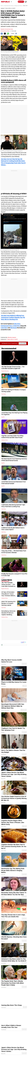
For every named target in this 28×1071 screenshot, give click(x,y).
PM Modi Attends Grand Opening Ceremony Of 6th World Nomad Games (14, 459)
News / (2, 5)
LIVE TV (21, 1)
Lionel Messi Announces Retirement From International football (13, 482)
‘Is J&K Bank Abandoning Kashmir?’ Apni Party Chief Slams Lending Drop (13, 505)
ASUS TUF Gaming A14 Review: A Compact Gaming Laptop (13, 390)
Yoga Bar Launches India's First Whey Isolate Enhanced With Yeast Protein (12, 436)
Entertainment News (5, 31)
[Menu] (26, 2)
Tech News (3, 607)
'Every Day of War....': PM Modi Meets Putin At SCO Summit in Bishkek (13, 552)
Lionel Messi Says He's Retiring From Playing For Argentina (14, 413)
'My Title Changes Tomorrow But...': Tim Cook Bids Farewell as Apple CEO (12, 367)
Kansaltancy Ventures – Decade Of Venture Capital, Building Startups (8, 613)
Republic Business (5, 588)
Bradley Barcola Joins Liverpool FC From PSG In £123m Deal (14, 575)
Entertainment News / (9, 5)
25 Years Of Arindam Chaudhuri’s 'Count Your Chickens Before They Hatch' (8, 594)
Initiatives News (4, 598)
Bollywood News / (19, 5)
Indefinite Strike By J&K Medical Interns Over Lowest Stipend (12, 528)
